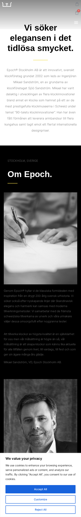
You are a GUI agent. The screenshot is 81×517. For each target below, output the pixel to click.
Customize (40, 499)
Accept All (40, 489)
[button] (76, 22)
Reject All (40, 509)
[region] (40, 485)
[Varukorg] (77, 4)
